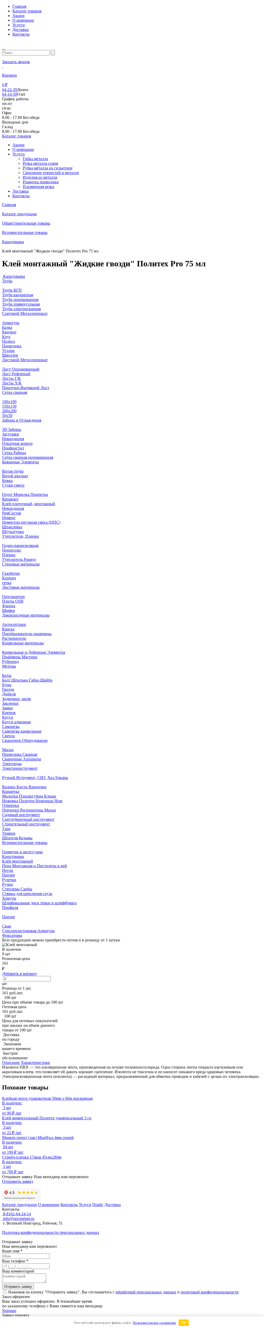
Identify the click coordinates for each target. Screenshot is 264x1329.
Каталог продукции (19, 214)
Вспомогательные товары (24, 232)
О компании (23, 20)
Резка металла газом (40, 163)
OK (183, 1323)
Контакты (21, 34)
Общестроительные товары (26, 223)
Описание (11, 1062)
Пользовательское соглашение (154, 1323)
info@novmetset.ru (18, 1218)
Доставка (20, 29)
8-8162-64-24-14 (16, 1214)
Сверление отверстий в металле (51, 172)
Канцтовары (13, 242)
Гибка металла (35, 159)
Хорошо (9, 1310)
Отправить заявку (18, 1181)
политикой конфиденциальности (210, 1292)
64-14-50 (9, 94)
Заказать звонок (16, 62)
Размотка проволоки (41, 182)
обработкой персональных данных (146, 1292)
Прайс (97, 1204)
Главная (19, 6)
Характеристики (35, 1062)
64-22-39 (9, 89)
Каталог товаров (27, 11)
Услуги (18, 25)
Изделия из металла (40, 177)
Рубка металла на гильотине (47, 168)
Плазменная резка (38, 186)
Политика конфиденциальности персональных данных (50, 1232)
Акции (18, 15)
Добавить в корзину (19, 973)
